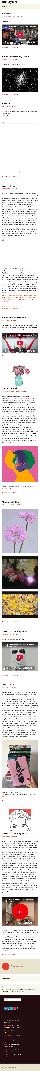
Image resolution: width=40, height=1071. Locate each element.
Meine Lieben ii (10, 388)
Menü (3, 6)
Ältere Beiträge (13, 966)
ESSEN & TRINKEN (22, 391)
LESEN (14, 106)
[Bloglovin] (11, 1008)
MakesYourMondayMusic (15, 318)
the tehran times (8, 1054)
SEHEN (19, 505)
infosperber (7, 1030)
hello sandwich (8, 1025)
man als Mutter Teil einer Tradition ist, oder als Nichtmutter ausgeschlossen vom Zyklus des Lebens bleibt (19, 295)
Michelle (9, 639)
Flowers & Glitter (10, 502)
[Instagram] (8, 1008)
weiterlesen (6, 306)
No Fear (6, 103)
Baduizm (6, 13)
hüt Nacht (22, 64)
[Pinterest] (14, 1008)
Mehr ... (24, 991)
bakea (5, 1021)
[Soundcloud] (18, 1008)
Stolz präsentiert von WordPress (11, 1067)
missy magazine (8, 1035)
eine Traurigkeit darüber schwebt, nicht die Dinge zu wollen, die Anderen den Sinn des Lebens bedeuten (20, 299)
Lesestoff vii (8, 684)
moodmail (6, 1040)
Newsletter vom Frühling (21, 398)
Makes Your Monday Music (15, 56)
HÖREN (20, 16)
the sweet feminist (9, 1049)
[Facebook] (5, 1008)
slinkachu (6, 1044)
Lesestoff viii (8, 186)
